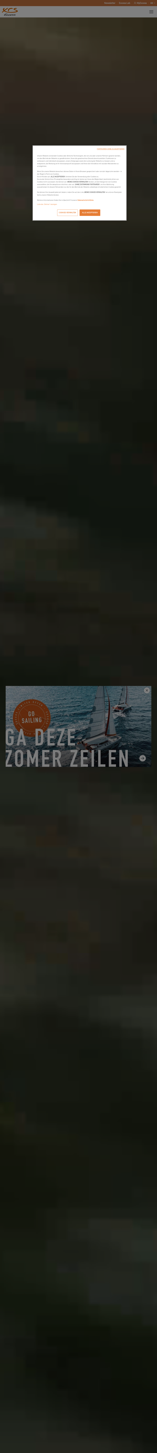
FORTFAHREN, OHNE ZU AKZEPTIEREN (110, 149)
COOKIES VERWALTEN (67, 212)
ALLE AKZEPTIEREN (90, 212)
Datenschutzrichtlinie (86, 200)
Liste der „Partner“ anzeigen (47, 204)
